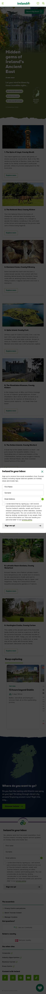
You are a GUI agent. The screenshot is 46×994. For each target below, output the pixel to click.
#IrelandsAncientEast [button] (14, 91)
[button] (42, 471)
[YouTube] (28, 978)
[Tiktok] (36, 978)
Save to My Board (32, 11)
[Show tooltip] (42, 499)
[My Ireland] (38, 3)
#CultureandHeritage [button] (14, 101)
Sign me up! (10, 526)
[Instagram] (13, 978)
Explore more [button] (11, 175)
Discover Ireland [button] (12, 806)
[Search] (43, 3)
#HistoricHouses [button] (13, 96)
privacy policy (27, 520)
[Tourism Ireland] (23, 3)
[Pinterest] (20, 978)
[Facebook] (5, 978)
